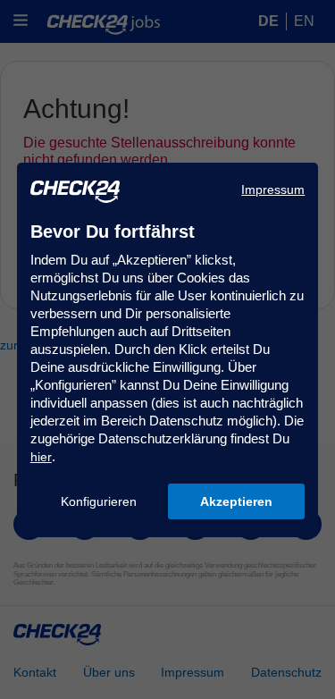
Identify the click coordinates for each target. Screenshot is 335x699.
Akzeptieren (236, 501)
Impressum (273, 189)
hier (41, 457)
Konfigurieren (99, 501)
